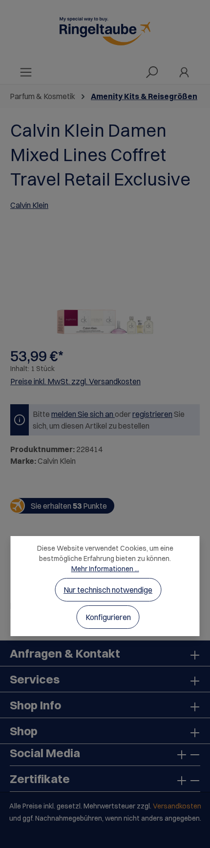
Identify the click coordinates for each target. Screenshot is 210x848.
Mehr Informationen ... (105, 568)
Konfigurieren (108, 617)
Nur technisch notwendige (107, 590)
